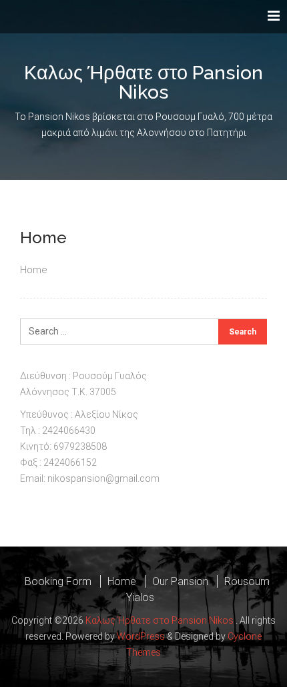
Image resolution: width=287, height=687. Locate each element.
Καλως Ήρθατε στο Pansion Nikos (143, 82)
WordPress (141, 636)
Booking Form (58, 581)
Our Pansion (180, 581)
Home (121, 581)
